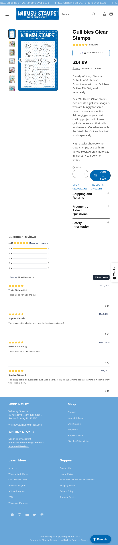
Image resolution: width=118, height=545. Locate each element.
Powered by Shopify (39, 540)
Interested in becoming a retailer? (26, 442)
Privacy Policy (66, 491)
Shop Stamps (74, 424)
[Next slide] (54, 60)
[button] (7, 14)
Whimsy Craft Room (18, 474)
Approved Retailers (18, 446)
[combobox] (78, 14)
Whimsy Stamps (52, 536)
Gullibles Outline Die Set (93, 131)
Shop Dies (73, 429)
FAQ (10, 497)
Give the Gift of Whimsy (79, 441)
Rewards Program (17, 485)
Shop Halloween (75, 435)
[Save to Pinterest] (54, 33)
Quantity (77, 167)
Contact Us (65, 468)
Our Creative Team (17, 479)
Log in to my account (19, 439)
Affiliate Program (16, 491)
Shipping (76, 68)
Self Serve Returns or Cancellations (77, 479)
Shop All (71, 412)
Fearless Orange (80, 540)
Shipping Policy (67, 485)
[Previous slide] (21, 60)
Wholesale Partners (18, 503)
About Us (12, 468)
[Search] (94, 14)
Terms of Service (68, 497)
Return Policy (66, 474)
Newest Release (75, 418)
